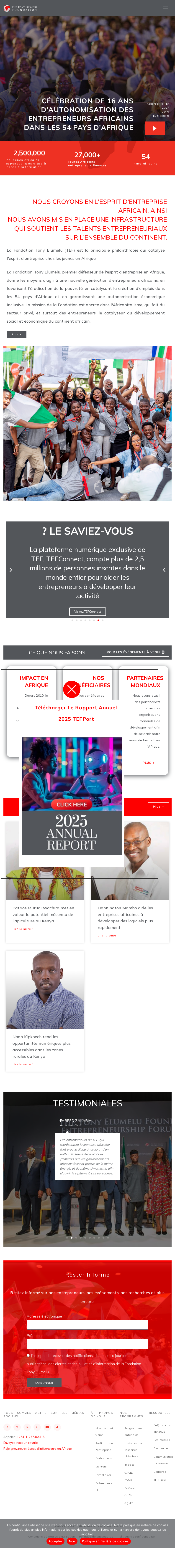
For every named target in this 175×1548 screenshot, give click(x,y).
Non (72, 1541)
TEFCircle (160, 1480)
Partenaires (103, 1458)
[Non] (169, 1533)
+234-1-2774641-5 (31, 1437)
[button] (11, 570)
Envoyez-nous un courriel (21, 1442)
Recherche (161, 1448)
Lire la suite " (23, 929)
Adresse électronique (45, 1316)
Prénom (34, 1335)
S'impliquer (103, 1475)
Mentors (101, 1466)
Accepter (55, 1541)
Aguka (128, 1503)
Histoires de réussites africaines (133, 1450)
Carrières (160, 1471)
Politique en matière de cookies (105, 1541)
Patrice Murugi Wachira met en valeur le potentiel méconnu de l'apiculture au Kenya (43, 914)
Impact (129, 1464)
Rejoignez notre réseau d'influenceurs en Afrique (37, 1448)
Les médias (162, 1440)
